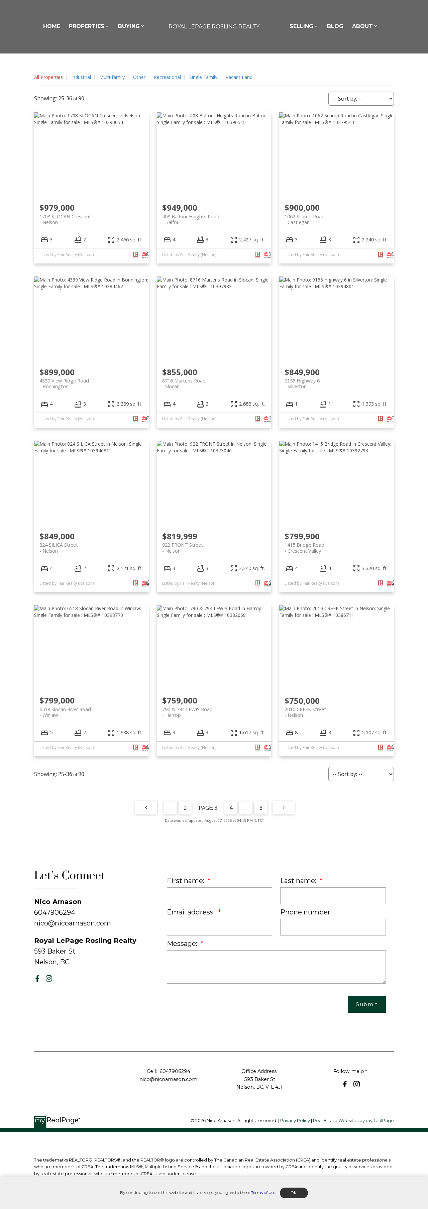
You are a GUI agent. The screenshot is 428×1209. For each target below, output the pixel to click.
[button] (37, 978)
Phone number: (306, 912)
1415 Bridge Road (304, 548)
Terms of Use (263, 1192)
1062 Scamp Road (305, 219)
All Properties (48, 77)
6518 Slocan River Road (65, 712)
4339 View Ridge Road (64, 383)
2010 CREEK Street (305, 712)
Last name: (299, 881)
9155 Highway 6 (302, 383)
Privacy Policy (295, 1120)
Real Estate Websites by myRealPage (353, 1120)
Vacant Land (239, 77)
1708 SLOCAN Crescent (65, 219)
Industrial (81, 77)
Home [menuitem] (51, 26)
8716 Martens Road (184, 383)
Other (139, 77)
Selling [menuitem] (301, 26)
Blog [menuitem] (335, 26)
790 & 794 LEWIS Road (187, 712)
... (170, 807)
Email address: (191, 912)
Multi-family (112, 77)
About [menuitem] (362, 26)
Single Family (203, 77)
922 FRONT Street (182, 548)
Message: (183, 944)
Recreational (167, 77)
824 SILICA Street (58, 548)
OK (294, 1193)
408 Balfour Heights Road (190, 219)
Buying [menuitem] (129, 26)
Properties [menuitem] (86, 26)
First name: (186, 881)
